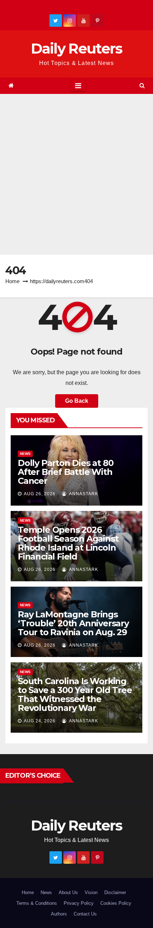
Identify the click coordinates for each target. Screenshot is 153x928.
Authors (59, 914)
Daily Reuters (76, 48)
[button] (142, 85)
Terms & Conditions (36, 903)
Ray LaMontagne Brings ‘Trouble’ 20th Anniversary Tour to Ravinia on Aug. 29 (73, 623)
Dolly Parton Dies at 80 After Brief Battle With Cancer (65, 472)
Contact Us (85, 914)
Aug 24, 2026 (40, 720)
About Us (68, 892)
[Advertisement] (76, 174)
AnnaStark (83, 493)
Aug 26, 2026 (40, 493)
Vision (91, 892)
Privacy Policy (79, 903)
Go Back (76, 401)
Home (12, 281)
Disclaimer (115, 892)
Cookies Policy (115, 903)
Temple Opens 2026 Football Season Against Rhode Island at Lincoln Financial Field (68, 543)
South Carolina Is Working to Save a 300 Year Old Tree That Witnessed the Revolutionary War (75, 694)
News (25, 454)
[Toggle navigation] (78, 85)
